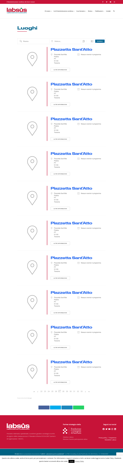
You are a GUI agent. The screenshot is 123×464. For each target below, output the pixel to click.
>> (89, 391)
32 (78, 391)
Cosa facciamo (80, 11)
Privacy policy (103, 438)
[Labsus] (17, 10)
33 (82, 391)
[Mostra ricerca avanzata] (86, 41)
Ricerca (100, 41)
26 (56, 391)
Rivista (90, 11)
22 (41, 391)
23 (45, 391)
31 (74, 391)
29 (67, 391)
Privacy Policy (79, 461)
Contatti (108, 11)
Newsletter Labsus (110, 440)
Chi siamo (47, 11)
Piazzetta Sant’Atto (71, 49)
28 (63, 391)
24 (49, 391)
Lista (92, 41)
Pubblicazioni (99, 11)
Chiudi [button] (71, 461)
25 (52, 391)
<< (34, 391)
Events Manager (28, 398)
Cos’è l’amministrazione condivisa (63, 11)
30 (71, 391)
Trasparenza (112, 438)
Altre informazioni (60, 69)
